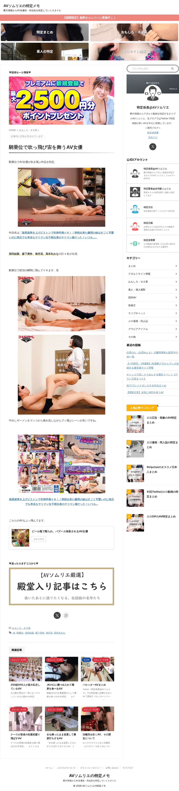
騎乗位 (20, 632)
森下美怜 (39, 632)
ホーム (49, 767)
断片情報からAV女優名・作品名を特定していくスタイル (89, 780)
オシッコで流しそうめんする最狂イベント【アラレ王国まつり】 (152, 376)
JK (14, 632)
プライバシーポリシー (90, 767)
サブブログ (128, 767)
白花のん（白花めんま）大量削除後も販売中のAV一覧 (152, 354)
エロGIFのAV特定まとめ (161, 516)
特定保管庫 (153, 132)
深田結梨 (29, 632)
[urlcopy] (65, 615)
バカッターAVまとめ (94, 684)
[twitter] (57, 615)
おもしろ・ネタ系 (21, 628)
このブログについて (66, 767)
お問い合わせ (112, 767)
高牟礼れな (59, 632)
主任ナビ (152, 137)
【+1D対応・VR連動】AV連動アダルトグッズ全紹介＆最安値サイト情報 (153, 365)
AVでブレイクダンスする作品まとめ (146, 385)
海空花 (49, 632)
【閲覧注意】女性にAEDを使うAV (145, 392)
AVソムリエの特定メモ (21, 6)
